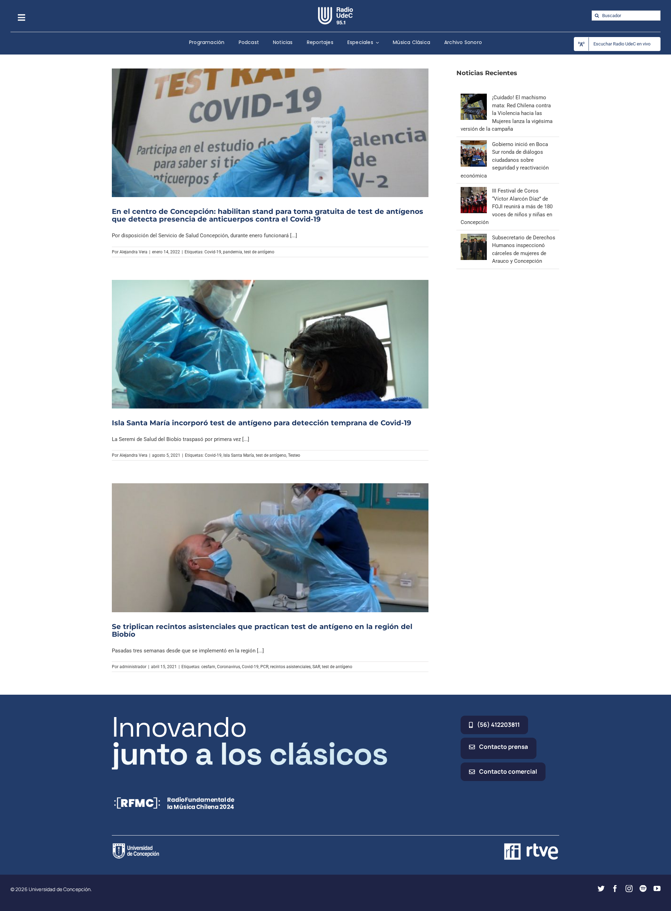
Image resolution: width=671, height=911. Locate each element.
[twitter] (601, 888)
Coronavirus (228, 666)
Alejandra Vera (133, 252)
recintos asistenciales (290, 666)
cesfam (208, 666)
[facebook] (615, 888)
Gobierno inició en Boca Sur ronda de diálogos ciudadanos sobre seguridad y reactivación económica (505, 160)
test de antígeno (259, 252)
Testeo (294, 455)
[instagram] (629, 888)
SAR (316, 666)
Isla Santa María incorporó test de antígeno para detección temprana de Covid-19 (261, 423)
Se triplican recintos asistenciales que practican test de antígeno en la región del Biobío (262, 630)
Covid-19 (212, 252)
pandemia (232, 252)
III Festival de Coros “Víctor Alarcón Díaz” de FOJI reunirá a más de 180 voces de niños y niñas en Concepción (507, 206)
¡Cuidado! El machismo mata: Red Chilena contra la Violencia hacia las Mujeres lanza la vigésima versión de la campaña (507, 113)
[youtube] (657, 888)
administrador (133, 666)
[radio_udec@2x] (335, 9)
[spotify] (643, 888)
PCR (264, 666)
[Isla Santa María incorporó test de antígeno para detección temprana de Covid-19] (270, 344)
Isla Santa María (238, 455)
